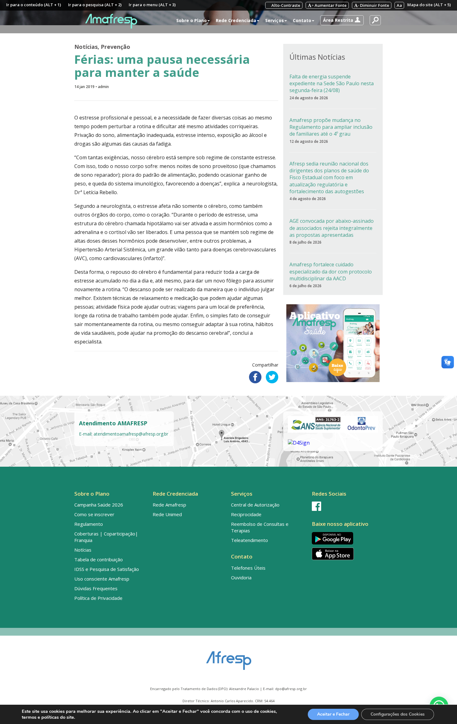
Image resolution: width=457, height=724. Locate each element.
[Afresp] (228, 657)
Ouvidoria (241, 577)
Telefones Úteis (248, 568)
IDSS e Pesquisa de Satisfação (106, 569)
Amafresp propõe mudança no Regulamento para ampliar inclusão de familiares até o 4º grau (330, 127)
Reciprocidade (246, 514)
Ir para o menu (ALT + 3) (152, 4)
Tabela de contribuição (98, 559)
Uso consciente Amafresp (101, 579)
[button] (342, 20)
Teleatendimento (249, 540)
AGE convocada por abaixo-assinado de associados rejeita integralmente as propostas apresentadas (331, 227)
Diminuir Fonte (373, 5)
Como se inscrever (94, 514)
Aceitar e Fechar (333, 714)
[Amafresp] (111, 21)
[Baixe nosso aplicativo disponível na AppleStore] (346, 554)
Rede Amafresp (169, 505)
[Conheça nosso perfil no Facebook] (346, 506)
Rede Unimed (167, 514)
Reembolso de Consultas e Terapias (260, 527)
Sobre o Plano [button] (191, 20)
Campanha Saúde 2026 (98, 505)
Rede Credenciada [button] (236, 20)
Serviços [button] (274, 20)
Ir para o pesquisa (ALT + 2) (95, 4)
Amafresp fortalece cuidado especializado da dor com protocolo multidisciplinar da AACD (330, 271)
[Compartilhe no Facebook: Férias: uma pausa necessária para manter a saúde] (255, 377)
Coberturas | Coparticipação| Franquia (106, 536)
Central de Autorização (255, 505)
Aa (399, 5)
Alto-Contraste (285, 5)
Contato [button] (302, 20)
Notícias (86, 46)
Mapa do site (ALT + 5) (429, 4)
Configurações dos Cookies (398, 714)
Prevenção (115, 46)
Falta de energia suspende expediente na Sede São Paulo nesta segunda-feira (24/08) (331, 83)
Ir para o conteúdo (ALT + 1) (33, 4)
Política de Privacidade (98, 598)
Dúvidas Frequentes (96, 588)
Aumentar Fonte (329, 5)
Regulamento (88, 524)
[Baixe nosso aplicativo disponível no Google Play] (346, 538)
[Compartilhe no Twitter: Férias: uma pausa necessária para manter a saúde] (272, 377)
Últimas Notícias (317, 57)
